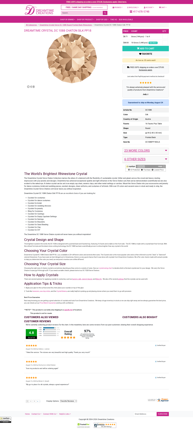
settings (121, 279)
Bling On (99, 279)
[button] (5, 420)
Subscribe (162, 414)
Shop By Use (101, 20)
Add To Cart (146, 48)
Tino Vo (113, 20)
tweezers (36, 291)
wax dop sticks (45, 291)
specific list (68, 310)
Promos (117, 7)
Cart (163, 7)
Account (149, 7)
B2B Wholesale (126, 20)
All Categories (31, 25)
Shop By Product (85, 20)
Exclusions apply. (145, 70)
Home (27, 414)
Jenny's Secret (87, 279)
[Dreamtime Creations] (39, 10)
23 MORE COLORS (137, 150)
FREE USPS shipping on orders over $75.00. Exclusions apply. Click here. (96, 2)
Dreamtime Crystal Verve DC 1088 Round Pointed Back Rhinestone (66, 25)
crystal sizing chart (105, 268)
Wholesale (133, 7)
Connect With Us (49, 414)
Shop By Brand (67, 20)
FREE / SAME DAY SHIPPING (84, 7)
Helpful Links (64, 414)
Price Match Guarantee (48, 303)
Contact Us (35, 414)
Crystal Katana (62, 291)
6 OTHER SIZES (135, 159)
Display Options (52, 401)
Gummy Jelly (76, 279)
